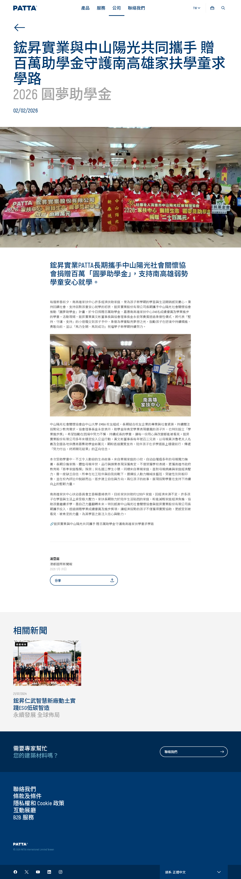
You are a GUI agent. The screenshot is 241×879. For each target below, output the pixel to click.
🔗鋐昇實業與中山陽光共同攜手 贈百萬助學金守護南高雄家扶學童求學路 (102, 524)
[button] (223, 8)
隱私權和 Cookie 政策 (39, 803)
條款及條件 (27, 795)
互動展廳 (24, 810)
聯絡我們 (136, 7)
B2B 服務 (23, 817)
